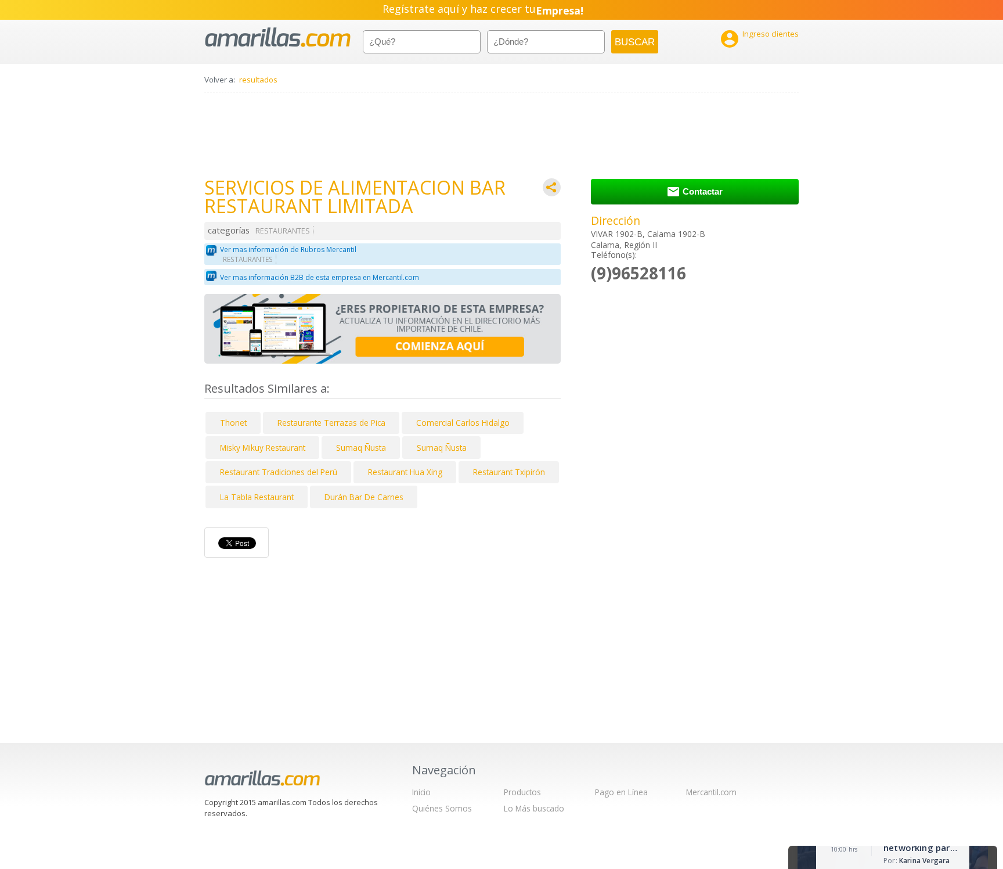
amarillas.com (277, 37)
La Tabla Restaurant (257, 496)
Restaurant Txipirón (509, 471)
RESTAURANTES (282, 231)
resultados (258, 79)
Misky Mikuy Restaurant (262, 447)
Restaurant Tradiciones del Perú (278, 471)
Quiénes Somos (442, 808)
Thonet (233, 422)
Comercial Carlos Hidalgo (463, 422)
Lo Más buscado (534, 808)
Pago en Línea (621, 792)
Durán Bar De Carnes (363, 496)
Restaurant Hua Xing (405, 471)
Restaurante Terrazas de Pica (331, 422)
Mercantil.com (711, 792)
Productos (522, 792)
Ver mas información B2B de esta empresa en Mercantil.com (319, 277)
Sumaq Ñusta (361, 447)
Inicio (421, 792)
